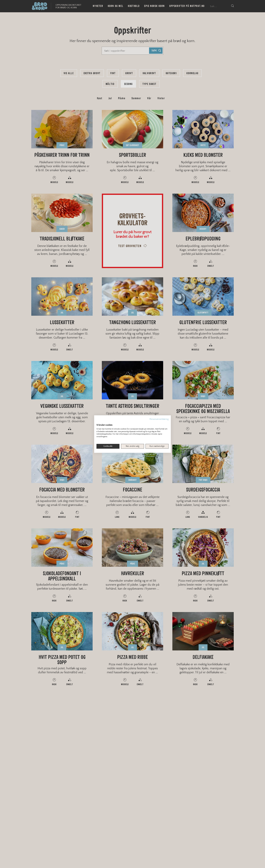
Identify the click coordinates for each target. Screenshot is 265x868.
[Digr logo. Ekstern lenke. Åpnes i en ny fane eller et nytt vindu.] (98, 421)
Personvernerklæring (159, 419)
